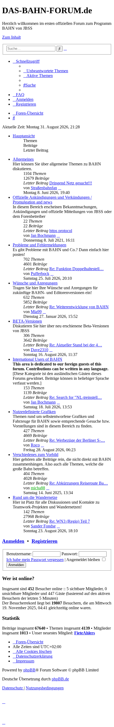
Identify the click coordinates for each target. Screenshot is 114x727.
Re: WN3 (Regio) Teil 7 (69, 521)
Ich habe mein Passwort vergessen (35, 559)
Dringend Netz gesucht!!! (70, 183)
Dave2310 (39, 349)
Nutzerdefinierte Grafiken (34, 411)
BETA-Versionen (27, 321)
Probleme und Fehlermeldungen (39, 245)
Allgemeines (23, 159)
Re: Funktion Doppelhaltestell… (76, 269)
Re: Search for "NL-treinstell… (75, 397)
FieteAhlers (84, 633)
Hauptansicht (24, 136)
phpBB (29, 670)
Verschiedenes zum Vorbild (35, 454)
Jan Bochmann (43, 235)
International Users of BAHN (37, 359)
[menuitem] (45, 71)
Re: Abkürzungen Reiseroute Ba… (78, 483)
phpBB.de (60, 679)
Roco (35, 445)
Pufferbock (40, 273)
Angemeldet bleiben (83, 559)
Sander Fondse (43, 526)
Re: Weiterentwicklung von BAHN (79, 307)
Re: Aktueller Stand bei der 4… (75, 345)
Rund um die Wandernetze (35, 497)
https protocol (60, 230)
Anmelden (13, 541)
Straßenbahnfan (44, 188)
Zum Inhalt (11, 37)
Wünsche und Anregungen (35, 283)
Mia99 (36, 311)
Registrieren (45, 541)
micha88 (38, 488)
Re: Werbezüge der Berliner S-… (77, 440)
